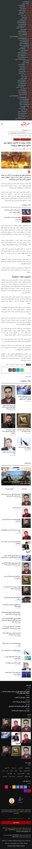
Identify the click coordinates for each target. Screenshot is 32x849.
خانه (29, 136)
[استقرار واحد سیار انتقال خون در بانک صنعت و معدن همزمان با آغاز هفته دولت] (26, 628)
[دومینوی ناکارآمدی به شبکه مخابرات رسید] (24, 441)
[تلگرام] (18, 370)
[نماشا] (29, 790)
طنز (14, 773)
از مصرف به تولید (17, 507)
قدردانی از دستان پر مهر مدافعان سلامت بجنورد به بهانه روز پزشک (11, 634)
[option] (16, 476)
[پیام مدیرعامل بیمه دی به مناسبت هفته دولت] (26, 645)
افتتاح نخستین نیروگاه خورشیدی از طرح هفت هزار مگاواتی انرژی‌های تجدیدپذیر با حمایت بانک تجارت (11, 620)
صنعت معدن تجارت (22, 136)
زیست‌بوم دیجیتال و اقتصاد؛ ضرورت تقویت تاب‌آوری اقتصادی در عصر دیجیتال (24, 397)
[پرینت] (10, 370)
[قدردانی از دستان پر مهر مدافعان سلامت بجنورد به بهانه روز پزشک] (26, 636)
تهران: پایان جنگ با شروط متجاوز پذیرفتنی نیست (13, 673)
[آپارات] (6, 787)
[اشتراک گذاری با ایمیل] (14, 370)
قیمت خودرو (19, 776)
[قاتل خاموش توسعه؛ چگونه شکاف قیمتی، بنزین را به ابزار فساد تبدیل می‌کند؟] (8, 394)
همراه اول (5, 776)
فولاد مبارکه (9, 773)
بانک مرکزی (7, 768)
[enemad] (20, 805)
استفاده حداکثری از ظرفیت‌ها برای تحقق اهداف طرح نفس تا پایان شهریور (11, 613)
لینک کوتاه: (29, 133)
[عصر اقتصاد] (25, 124)
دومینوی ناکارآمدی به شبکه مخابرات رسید (24, 448)
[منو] (2, 125)
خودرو (11, 771)
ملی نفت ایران (12, 776)
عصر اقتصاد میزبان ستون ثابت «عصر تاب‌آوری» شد (24, 430)
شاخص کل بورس (21, 773)
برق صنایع (17, 364)
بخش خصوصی (27, 771)
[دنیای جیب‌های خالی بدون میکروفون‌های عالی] (26, 534)
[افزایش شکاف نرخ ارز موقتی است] (8, 443)
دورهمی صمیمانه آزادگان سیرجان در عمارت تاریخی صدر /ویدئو (16, 483)
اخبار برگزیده (23, 364)
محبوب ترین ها (9, 489)
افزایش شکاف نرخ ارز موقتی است (8, 452)
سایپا (3, 771)
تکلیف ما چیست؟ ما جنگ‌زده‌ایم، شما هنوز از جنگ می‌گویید (8, 431)
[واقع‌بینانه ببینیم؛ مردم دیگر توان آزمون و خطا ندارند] (26, 523)
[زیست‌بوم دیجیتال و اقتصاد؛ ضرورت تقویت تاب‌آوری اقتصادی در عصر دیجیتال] (24, 390)
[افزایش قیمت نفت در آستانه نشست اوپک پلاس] (26, 219)
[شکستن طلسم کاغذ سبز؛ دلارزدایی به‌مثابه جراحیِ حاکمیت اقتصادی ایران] (26, 499)
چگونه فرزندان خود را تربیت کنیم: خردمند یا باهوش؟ (11, 542)
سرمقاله (28, 773)
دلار (7, 771)
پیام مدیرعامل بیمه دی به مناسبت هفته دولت (12, 644)
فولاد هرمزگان (27, 776)
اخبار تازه (24, 489)
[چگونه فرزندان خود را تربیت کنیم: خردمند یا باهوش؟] (26, 547)
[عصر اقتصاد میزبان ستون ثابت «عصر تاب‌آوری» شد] (24, 420)
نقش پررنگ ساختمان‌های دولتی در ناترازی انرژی (12, 657)
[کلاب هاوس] (25, 790)
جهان (16, 771)
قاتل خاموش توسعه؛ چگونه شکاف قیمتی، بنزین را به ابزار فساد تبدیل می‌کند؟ (8, 407)
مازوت (7, 364)
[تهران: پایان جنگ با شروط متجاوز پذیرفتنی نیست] (26, 675)
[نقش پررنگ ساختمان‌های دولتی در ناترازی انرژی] (26, 658)
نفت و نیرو (16, 139)
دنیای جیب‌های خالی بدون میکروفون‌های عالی (11, 531)
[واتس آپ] (22, 370)
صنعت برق (12, 364)
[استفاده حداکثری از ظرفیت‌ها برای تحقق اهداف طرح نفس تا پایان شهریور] (26, 613)
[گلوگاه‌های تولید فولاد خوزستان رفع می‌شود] (26, 600)
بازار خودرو (20, 768)
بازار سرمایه (14, 768)
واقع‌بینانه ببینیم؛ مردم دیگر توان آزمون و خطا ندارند (11, 520)
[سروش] (10, 787)
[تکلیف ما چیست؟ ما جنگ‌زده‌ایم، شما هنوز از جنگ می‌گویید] (8, 420)
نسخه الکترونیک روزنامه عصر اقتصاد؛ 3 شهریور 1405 (11, 605)
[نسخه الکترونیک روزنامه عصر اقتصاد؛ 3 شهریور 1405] (26, 607)
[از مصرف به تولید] (26, 512)
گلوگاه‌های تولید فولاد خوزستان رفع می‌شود (13, 598)
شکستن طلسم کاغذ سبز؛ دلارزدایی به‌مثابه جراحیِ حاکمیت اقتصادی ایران (11, 495)
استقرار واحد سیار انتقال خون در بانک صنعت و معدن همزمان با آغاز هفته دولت (11, 627)
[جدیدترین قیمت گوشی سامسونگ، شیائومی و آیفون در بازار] (26, 212)
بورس (20, 771)
